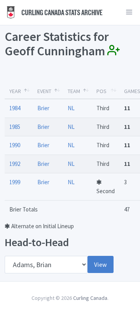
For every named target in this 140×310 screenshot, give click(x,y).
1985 (14, 126)
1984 (14, 108)
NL (71, 108)
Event (44, 91)
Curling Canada (90, 297)
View (100, 264)
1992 (14, 163)
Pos (101, 91)
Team (74, 91)
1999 (14, 182)
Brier (43, 108)
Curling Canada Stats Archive (61, 12)
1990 (14, 145)
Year (15, 91)
